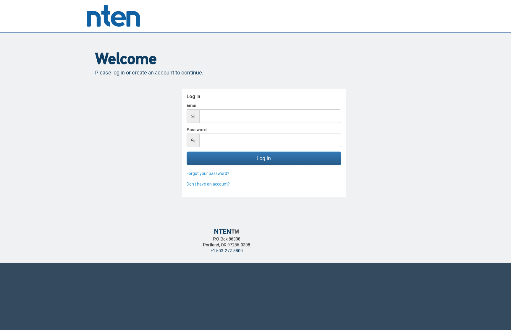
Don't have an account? (208, 184)
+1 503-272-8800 (227, 250)
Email (192, 105)
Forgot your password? (208, 173)
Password (197, 129)
